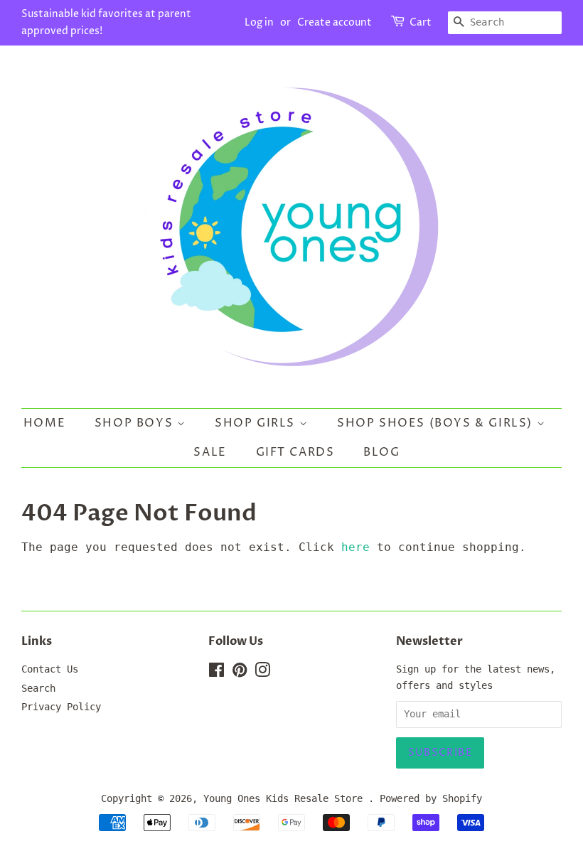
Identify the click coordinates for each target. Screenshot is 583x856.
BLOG (381, 452)
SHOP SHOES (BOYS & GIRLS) (437, 423)
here (355, 547)
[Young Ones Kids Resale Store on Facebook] (216, 672)
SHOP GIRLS (257, 423)
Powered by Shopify (431, 798)
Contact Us (49, 669)
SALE (209, 452)
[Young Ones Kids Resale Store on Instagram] (262, 672)
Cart (421, 22)
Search (38, 688)
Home (44, 423)
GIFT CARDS (295, 452)
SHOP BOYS (136, 423)
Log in (259, 22)
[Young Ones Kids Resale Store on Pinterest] (239, 672)
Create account (334, 22)
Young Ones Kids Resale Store (285, 798)
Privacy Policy (61, 706)
